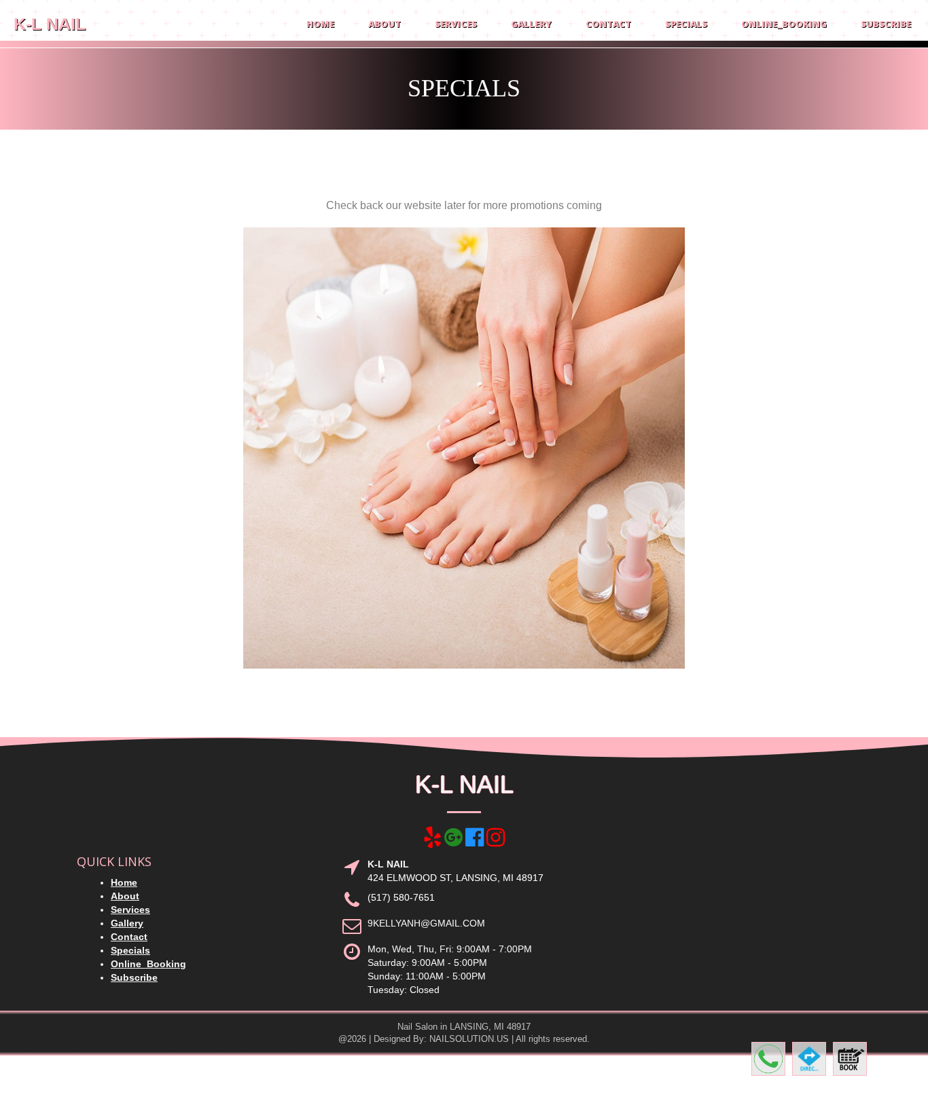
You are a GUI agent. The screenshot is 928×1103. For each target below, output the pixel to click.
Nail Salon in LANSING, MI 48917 (464, 1027)
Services (456, 24)
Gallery (531, 24)
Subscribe (886, 24)
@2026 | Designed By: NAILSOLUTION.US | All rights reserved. (464, 1039)
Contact (608, 24)
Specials (686, 24)
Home (320, 24)
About (384, 24)
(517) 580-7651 (401, 897)
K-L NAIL (50, 23)
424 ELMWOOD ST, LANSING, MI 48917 (455, 877)
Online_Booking (784, 24)
